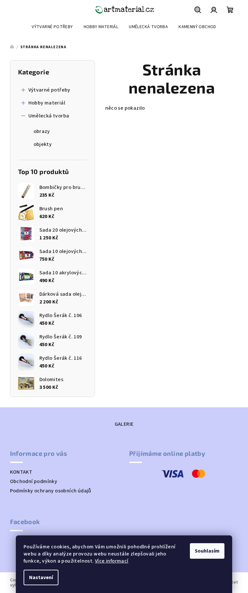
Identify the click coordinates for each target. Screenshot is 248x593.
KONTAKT (21, 472)
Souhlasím (207, 551)
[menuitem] (52, 26)
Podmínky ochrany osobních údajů (50, 490)
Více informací (112, 561)
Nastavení (41, 577)
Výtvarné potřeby (49, 89)
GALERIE (124, 424)
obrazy (42, 131)
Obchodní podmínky (33, 481)
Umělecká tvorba (48, 115)
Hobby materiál (47, 102)
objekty (43, 144)
